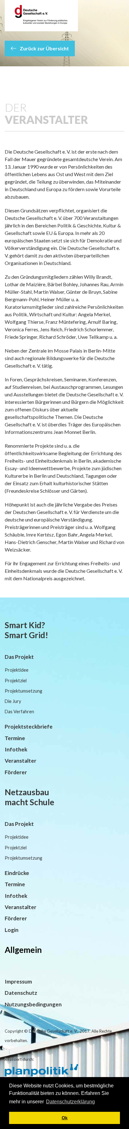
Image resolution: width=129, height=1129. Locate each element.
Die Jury (13, 701)
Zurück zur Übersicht (44, 48)
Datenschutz (21, 992)
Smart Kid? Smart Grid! (26, 630)
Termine (15, 738)
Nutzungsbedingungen (33, 1004)
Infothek (16, 749)
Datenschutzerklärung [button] (70, 1101)
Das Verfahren (19, 711)
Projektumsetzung (23, 691)
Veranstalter (20, 760)
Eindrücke (17, 873)
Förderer (16, 772)
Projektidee (16, 670)
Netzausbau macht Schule (29, 797)
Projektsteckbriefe (29, 726)
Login (11, 930)
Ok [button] (65, 1117)
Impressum (18, 981)
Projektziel (16, 680)
